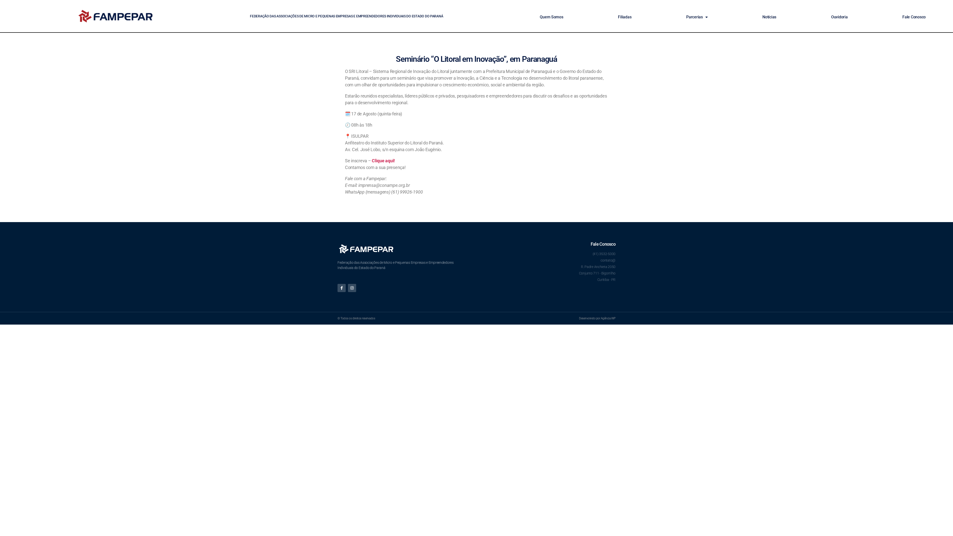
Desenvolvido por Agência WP (597, 318)
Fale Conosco (914, 17)
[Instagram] (352, 288)
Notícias (769, 17)
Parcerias (694, 17)
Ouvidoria (839, 17)
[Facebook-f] (342, 288)
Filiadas (624, 17)
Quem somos (551, 17)
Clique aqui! (383, 160)
